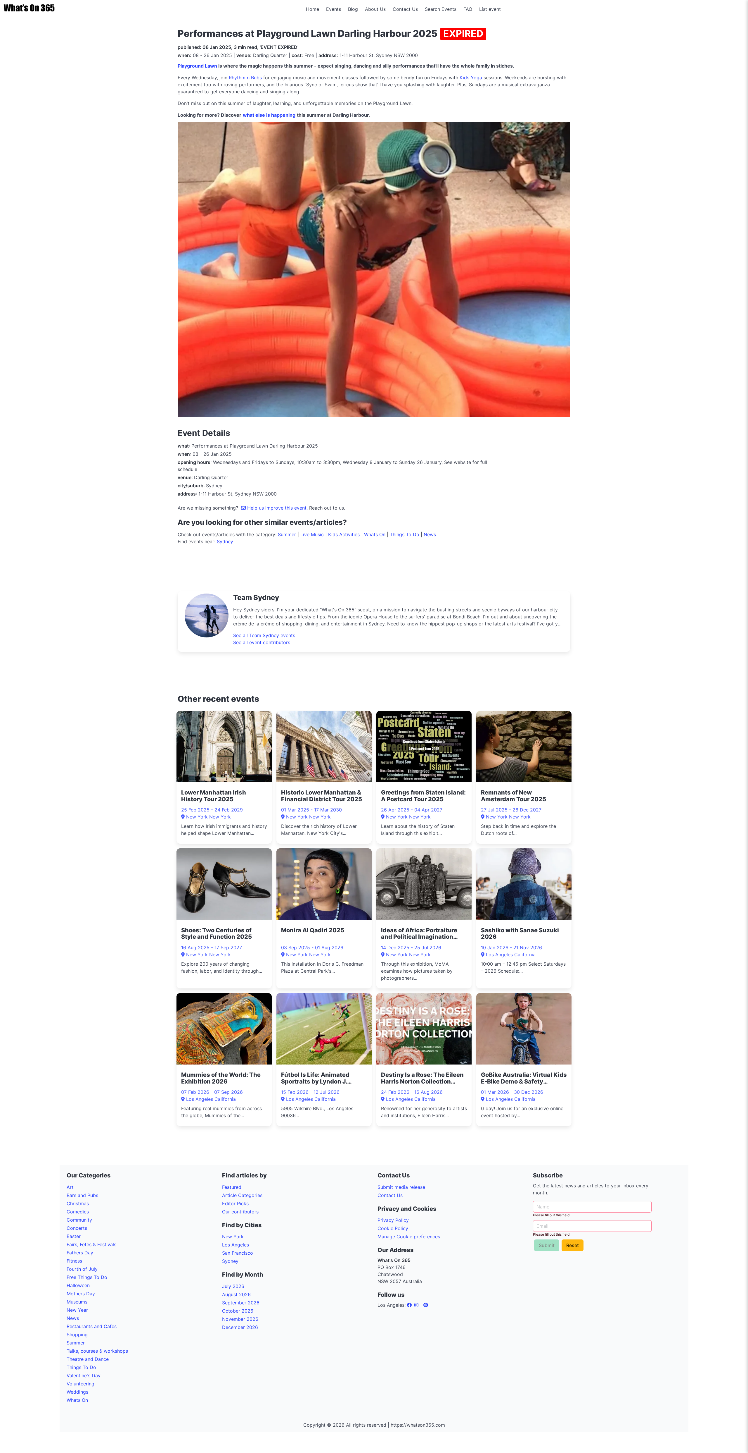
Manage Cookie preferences (409, 1236)
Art (70, 1187)
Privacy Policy (393, 1220)
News (430, 534)
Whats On (374, 534)
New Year (77, 1310)
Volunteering (80, 1384)
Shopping (77, 1334)
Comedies (78, 1212)
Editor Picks (235, 1203)
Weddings (77, 1392)
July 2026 (233, 1286)
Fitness (74, 1261)
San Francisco (237, 1253)
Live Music (312, 534)
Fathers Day (80, 1253)
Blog (353, 9)
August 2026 (236, 1294)
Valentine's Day (84, 1375)
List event (490, 9)
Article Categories (242, 1195)
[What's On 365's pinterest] (425, 1305)
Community (79, 1220)
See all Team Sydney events (264, 635)
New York (233, 1236)
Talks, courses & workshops (97, 1351)
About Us (375, 9)
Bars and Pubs (82, 1195)
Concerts (77, 1228)
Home (312, 9)
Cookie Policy (393, 1228)
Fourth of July (82, 1269)
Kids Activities (344, 534)
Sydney (225, 541)
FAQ (467, 9)
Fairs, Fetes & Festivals (91, 1244)
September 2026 (240, 1303)
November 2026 (240, 1319)
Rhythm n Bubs (245, 77)
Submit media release (401, 1187)
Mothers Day (81, 1293)
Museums (77, 1302)
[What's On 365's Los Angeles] (410, 1305)
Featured (231, 1187)
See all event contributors (261, 642)
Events (333, 9)
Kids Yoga (471, 77)
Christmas (78, 1203)
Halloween (78, 1285)
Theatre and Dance (88, 1359)
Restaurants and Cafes (92, 1326)
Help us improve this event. (277, 508)
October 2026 (237, 1311)
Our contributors (240, 1212)
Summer (287, 534)
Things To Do (404, 534)
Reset (572, 1245)
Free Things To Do (87, 1277)
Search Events (440, 9)
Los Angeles (235, 1245)
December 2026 (240, 1327)
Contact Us (405, 9)
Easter (74, 1236)
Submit (547, 1245)
